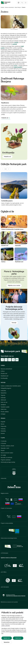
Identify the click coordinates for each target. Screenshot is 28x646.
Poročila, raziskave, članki (7, 446)
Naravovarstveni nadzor (7, 453)
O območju (3, 441)
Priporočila (3, 426)
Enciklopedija (4, 378)
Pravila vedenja (5, 411)
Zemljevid (3, 404)
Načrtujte (3, 382)
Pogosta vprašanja (5, 460)
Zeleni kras (3, 409)
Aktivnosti (3, 400)
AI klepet (3, 414)
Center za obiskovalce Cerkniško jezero (11, 386)
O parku (3, 437)
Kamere (3, 433)
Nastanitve (3, 393)
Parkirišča (3, 431)
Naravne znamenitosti (9, 7)
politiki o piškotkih (5, 625)
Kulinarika (3, 390)
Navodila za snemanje (6, 457)
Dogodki (3, 421)
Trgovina (3, 395)
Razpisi (2, 450)
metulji (15, 65)
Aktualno (3, 418)
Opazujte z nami (5, 448)
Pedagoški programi (6, 388)
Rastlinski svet (4, 376)
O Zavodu (3, 443)
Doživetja (3, 397)
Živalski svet (4, 373)
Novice (2, 424)
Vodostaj (3, 428)
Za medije (3, 455)
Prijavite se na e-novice (14, 285)
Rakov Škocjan (18, 7)
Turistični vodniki (5, 407)
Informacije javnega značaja (8, 462)
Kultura (3, 371)
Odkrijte (2, 7)
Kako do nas (4, 402)
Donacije (14, 322)
